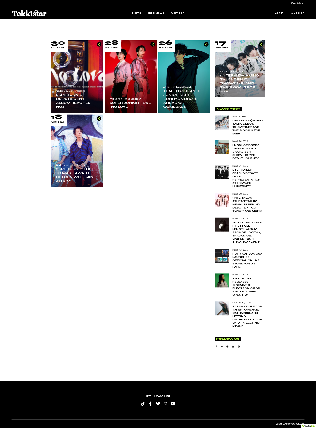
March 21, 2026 (240, 166)
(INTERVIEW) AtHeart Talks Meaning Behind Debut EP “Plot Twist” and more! (247, 204)
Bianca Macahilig (77, 90)
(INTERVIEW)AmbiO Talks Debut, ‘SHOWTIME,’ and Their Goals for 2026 (239, 83)
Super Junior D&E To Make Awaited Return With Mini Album (75, 175)
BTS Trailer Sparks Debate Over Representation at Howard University (246, 178)
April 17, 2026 (239, 116)
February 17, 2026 (241, 302)
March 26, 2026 (240, 141)
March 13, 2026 (240, 218)
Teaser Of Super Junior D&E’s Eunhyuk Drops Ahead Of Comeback (181, 99)
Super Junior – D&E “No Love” (130, 105)
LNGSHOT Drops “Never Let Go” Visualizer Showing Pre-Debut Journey (245, 151)
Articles (59, 90)
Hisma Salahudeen (132, 98)
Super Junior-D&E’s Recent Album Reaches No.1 (73, 101)
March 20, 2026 (240, 193)
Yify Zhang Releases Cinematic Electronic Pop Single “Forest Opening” (246, 286)
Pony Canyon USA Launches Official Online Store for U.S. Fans (247, 260)
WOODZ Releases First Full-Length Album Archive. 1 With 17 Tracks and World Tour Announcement (247, 232)
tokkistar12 (238, 71)
